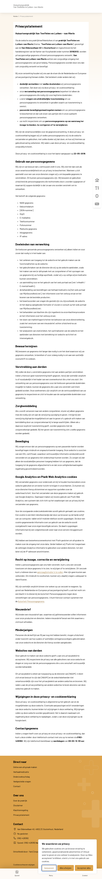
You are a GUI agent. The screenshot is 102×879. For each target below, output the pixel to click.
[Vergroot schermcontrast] (97, 196)
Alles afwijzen (65, 868)
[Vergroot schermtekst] (97, 188)
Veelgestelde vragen (22, 781)
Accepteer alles (84, 868)
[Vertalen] (97, 204)
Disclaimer (18, 805)
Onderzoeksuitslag (21, 776)
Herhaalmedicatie (21, 772)
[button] (97, 180)
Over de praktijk (20, 800)
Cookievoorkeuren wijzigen (24, 864)
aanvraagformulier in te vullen (50, 572)
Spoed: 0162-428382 (30, 842)
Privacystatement (21, 815)
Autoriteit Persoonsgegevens (31, 601)
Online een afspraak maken (25, 767)
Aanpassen (49, 868)
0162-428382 (23, 838)
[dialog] (67, 856)
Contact (16, 786)
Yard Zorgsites (35, 851)
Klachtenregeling (20, 810)
